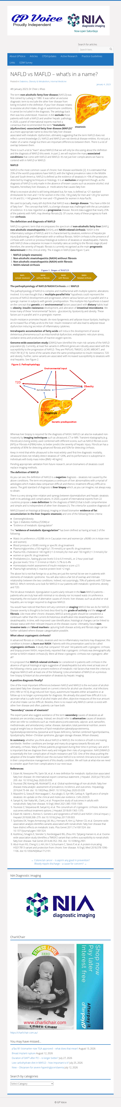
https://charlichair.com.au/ (24, 1032)
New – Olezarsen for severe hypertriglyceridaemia (38, 1067)
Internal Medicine (58, 81)
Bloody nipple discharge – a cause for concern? (60, 863)
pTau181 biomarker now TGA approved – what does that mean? (45, 1048)
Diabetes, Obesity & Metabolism (34, 81)
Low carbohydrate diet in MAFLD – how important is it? (40, 1062)
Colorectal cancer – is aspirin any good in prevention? (60, 860)
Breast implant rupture (24, 1053)
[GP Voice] (58, 20)
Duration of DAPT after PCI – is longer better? (35, 1058)
